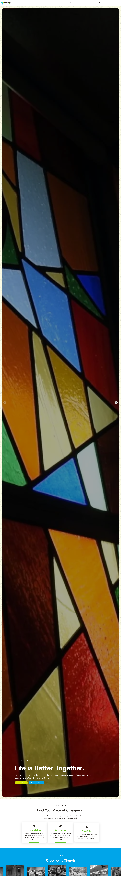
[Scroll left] (4, 402)
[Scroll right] (116, 402)
